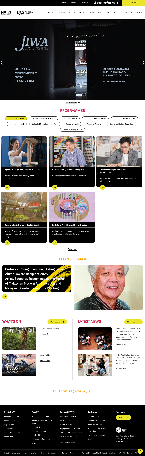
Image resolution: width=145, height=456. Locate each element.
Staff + (73, 3)
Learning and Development (71, 432)
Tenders (91, 439)
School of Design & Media (95, 118)
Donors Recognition (12, 432)
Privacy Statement (49, 453)
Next (142, 62)
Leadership (36, 435)
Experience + (80, 12)
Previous (2, 62)
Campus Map (93, 416)
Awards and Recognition (70, 436)
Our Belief (36, 427)
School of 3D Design (16, 118)
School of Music (72, 124)
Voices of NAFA (66, 424)
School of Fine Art (17, 124)
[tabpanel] (72, 59)
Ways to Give (9, 424)
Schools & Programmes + (58, 12)
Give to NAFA (9, 412)
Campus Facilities (67, 443)
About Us (36, 412)
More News (132, 322)
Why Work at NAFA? (68, 416)
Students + (85, 3)
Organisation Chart (39, 431)
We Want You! (65, 420)
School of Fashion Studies (124, 118)
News (34, 443)
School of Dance (70, 118)
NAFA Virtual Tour (95, 424)
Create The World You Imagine (72, 102)
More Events (55, 322)
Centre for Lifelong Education (121, 124)
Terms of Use (67, 453)
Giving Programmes (12, 416)
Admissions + (97, 12)
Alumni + (63, 3)
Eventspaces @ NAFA (96, 435)
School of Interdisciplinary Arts (44, 124)
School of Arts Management (44, 118)
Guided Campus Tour (96, 420)
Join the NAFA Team (68, 412)
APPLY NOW (133, 3)
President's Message (40, 416)
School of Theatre (94, 124)
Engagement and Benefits (70, 428)
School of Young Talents (72, 130)
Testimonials (9, 428)
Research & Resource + (132, 12)
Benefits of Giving (11, 420)
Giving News (9, 436)
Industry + (112, 12)
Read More (72, 249)
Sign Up (122, 417)
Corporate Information (41, 439)
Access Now (45, 334)
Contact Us (92, 412)
